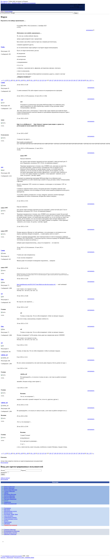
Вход (2, 11)
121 (38, 80)
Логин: (3, 470)
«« (2, 80)
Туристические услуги (10, 519)
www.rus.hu (18, 556)
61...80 (21, 80)
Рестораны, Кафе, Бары (11, 514)
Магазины (7, 509)
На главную (4, 1)
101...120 (32, 80)
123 (43, 80)
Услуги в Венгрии (9, 496)
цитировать (89, 30)
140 (84, 80)
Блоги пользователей (10, 503)
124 (45, 80)
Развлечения (7, 522)
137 (77, 80)
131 (62, 80)
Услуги (6, 520)
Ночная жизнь (8, 512)
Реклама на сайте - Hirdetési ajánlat (11, 3)
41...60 (15, 80)
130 (60, 80)
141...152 (89, 80)
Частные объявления (10, 499)
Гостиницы (7, 508)
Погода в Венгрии (9, 497)
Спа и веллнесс (8, 516)
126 (50, 80)
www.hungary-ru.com (8, 556)
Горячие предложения (10, 525)
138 (79, 80)
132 (65, 80)
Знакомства (7, 502)
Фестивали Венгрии (10, 494)
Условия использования (28, 3)
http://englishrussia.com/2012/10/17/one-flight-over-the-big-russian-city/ (36, 284)
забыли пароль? (5, 478)
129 (57, 80)
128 (55, 80)
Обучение (7, 523)
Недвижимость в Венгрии (12, 531)
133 (67, 80)
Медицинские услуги (10, 511)
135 (72, 80)
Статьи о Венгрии (9, 491)
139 (81, 80)
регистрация (8, 11)
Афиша (6, 493)
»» (93, 80)
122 (40, 80)
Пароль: (23, 470)
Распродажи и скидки (10, 532)
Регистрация (4, 462)
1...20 (5, 80)
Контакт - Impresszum (7, 557)
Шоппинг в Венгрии (10, 534)
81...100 (26, 80)
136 (74, 80)
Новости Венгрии (9, 486)
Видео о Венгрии (9, 488)
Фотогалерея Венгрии (10, 489)
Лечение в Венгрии (10, 529)
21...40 (10, 80)
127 (52, 80)
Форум (6, 500)
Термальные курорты (10, 517)
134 (69, 80)
